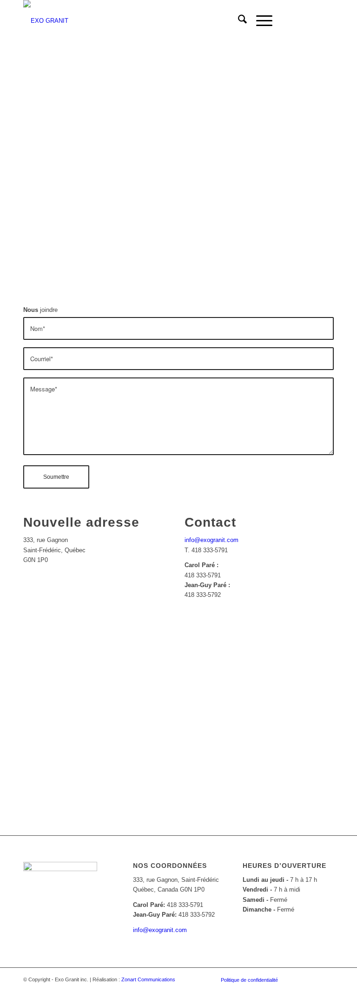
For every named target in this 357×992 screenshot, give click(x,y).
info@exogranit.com (211, 539)
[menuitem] (238, 21)
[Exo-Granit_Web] (45, 21)
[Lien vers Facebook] (299, 21)
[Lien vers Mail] (327, 21)
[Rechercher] (238, 21)
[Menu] (259, 21)
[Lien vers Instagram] (313, 21)
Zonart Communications (148, 979)
